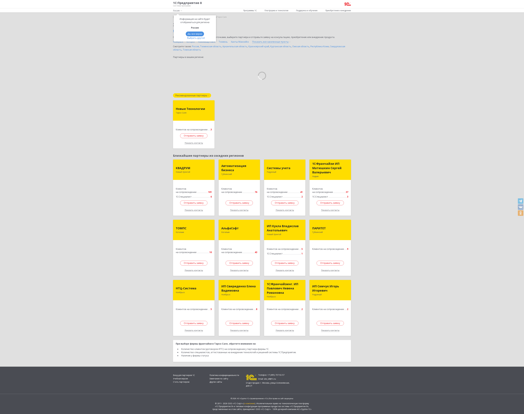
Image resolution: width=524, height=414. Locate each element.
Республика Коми (319, 46)
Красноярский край (258, 46)
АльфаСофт (230, 228)
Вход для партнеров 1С (184, 375)
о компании (249, 403)
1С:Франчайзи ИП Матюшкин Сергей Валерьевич (327, 168)
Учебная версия (180, 378)
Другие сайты (215, 382)
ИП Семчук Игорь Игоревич (325, 288)
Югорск (191, 41)
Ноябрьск (178, 41)
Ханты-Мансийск (240, 41)
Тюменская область (210, 46)
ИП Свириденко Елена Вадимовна (238, 288)
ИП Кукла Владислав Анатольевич (283, 228)
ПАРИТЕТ (319, 228)
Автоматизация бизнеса (233, 168)
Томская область (192, 49)
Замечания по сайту (218, 378)
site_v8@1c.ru (270, 379)
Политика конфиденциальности (224, 375)
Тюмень (223, 41)
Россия (195, 46)
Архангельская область (234, 46)
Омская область (300, 46)
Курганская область (280, 46)
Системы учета (278, 168)
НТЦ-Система (186, 288)
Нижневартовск (206, 41)
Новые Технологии (190, 109)
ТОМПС (181, 228)
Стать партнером (181, 382)
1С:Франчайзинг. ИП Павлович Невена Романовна (282, 288)
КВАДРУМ (183, 168)
